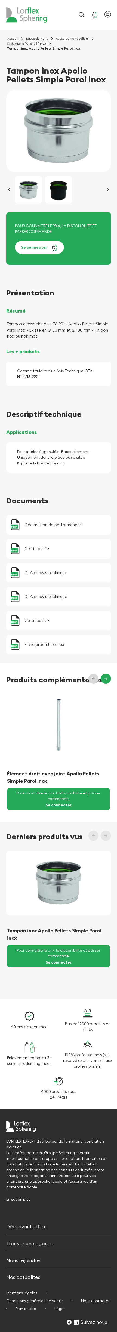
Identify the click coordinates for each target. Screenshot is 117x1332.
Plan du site (26, 1308)
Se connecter (34, 247)
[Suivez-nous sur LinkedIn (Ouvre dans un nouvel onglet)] (76, 1322)
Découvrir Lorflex (26, 1226)
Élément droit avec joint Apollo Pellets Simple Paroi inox (53, 777)
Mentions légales (21, 1292)
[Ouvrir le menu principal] (107, 15)
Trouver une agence (29, 1242)
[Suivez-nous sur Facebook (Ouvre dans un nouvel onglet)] (69, 1322)
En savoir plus (18, 1199)
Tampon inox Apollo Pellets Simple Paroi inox (54, 934)
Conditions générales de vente (34, 1300)
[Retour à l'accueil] (26, 15)
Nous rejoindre (23, 1259)
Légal (59, 1308)
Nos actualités (23, 1276)
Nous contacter (95, 1300)
